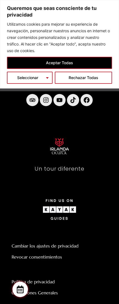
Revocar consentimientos (37, 257)
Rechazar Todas (83, 77)
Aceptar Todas (59, 62)
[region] (59, 44)
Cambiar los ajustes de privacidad (45, 246)
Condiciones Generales (35, 292)
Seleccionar (27, 77)
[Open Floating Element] (20, 289)
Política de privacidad (33, 281)
